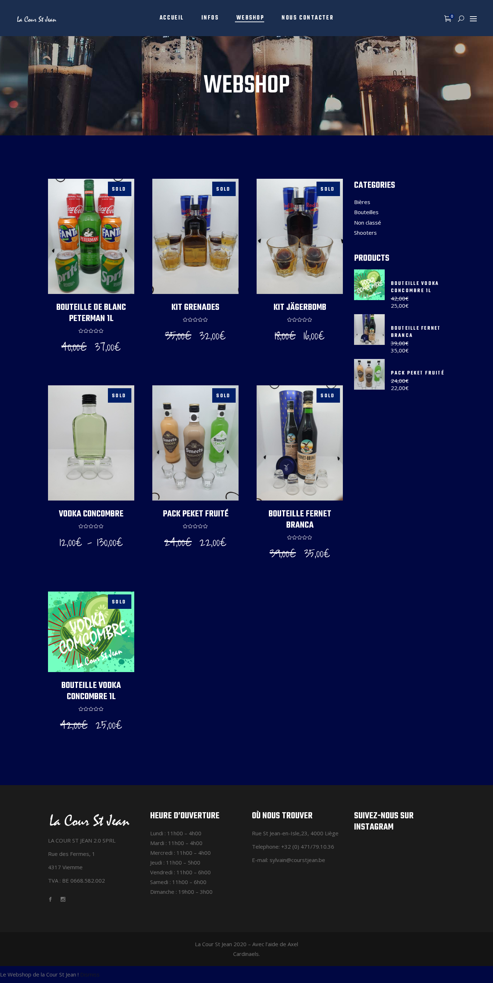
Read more (193, 347)
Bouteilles (366, 212)
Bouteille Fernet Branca (300, 519)
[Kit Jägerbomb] (300, 236)
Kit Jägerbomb (300, 307)
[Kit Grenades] (195, 236)
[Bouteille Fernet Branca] (300, 443)
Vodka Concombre (91, 514)
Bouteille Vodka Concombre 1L (91, 691)
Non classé (367, 222)
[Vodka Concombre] (91, 443)
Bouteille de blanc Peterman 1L (91, 313)
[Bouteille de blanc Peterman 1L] (91, 236)
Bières (362, 201)
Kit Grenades (195, 307)
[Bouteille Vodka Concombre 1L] (91, 632)
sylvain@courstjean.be (297, 859)
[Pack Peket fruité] (195, 443)
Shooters (365, 232)
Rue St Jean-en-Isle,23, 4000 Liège (295, 833)
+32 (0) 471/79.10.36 (307, 846)
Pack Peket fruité (195, 514)
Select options (89, 356)
